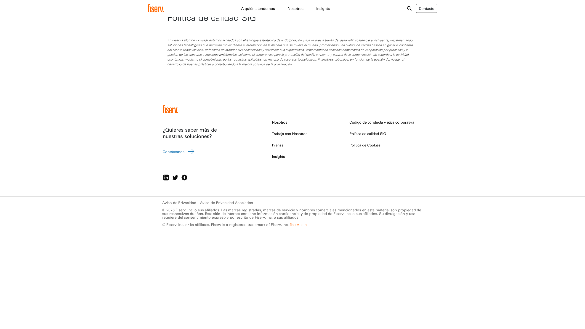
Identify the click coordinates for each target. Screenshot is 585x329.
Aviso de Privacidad (179, 202)
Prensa (277, 145)
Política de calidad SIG (367, 133)
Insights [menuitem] (323, 8)
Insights (278, 156)
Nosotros (279, 122)
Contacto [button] (426, 8)
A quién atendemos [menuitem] (258, 8)
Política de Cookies (364, 145)
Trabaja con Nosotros (289, 133)
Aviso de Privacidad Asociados (226, 202)
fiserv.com (298, 224)
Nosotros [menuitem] (295, 8)
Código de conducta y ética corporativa (381, 122)
